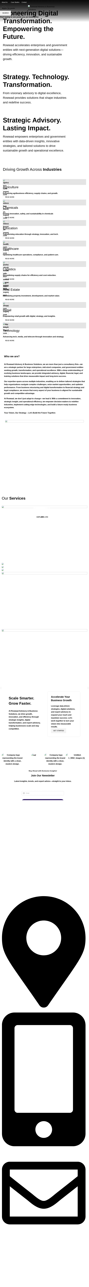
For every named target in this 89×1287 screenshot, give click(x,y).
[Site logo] (44, 8)
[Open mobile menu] (4, 8)
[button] (4, 759)
